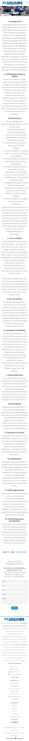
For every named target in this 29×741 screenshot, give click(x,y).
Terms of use (14, 716)
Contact (14, 708)
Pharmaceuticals (14, 696)
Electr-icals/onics (14, 688)
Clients (14, 711)
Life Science (14, 694)
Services (14, 677)
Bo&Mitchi (15, 735)
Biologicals (14, 686)
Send (14, 607)
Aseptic (15, 666)
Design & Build (15, 674)
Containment (15, 672)
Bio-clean (15, 669)
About (14, 706)
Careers (14, 714)
